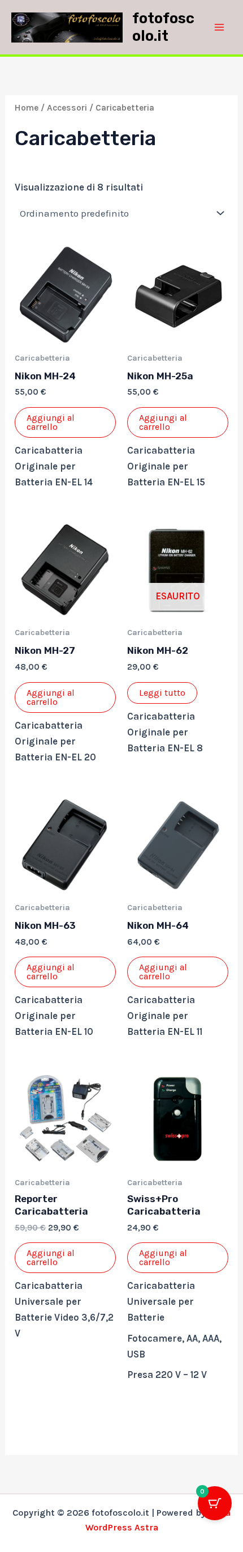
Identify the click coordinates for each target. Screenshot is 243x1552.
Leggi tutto (162, 692)
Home (26, 108)
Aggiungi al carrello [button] (51, 422)
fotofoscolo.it (163, 27)
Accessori (67, 108)
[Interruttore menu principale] (219, 27)
